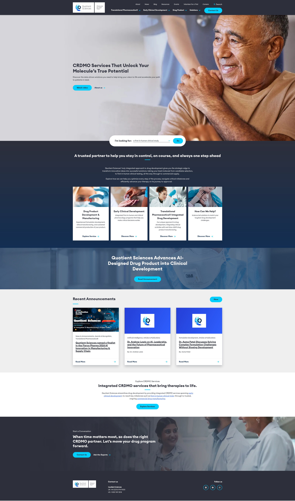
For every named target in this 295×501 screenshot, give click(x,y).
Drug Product (178, 10)
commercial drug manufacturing (151, 399)
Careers (206, 4)
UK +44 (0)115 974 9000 (116, 490)
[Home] (89, 7)
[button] (151, 140)
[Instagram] (219, 487)
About (138, 4)
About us (98, 88)
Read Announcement (147, 279)
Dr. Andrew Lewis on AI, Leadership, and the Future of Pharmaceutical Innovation (147, 345)
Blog (155, 4)
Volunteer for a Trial (191, 4)
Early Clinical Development (155, 10)
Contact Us (213, 10)
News (147, 4)
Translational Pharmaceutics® (124, 10)
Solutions (194, 10)
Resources (165, 4)
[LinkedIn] (205, 487)
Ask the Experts (100, 455)
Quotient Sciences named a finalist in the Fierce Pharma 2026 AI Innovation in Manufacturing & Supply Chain (95, 347)
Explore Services (147, 406)
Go (178, 141)
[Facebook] (212, 487)
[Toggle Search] (217, 4)
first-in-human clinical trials (162, 396)
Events (176, 4)
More (216, 299)
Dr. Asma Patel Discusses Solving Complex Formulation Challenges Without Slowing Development (197, 345)
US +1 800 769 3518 (115, 492)
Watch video (82, 88)
